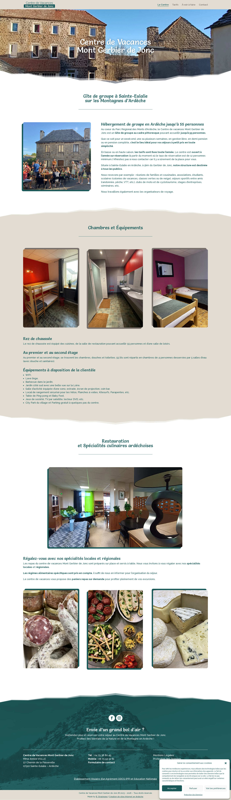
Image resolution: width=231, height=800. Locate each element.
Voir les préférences (216, 788)
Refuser (193, 788)
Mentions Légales (163, 755)
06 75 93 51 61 (106, 758)
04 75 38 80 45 (102, 755)
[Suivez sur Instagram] (119, 718)
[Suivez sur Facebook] (112, 718)
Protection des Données (193, 795)
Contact (203, 5)
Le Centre (163, 5)
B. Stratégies (102, 797)
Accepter (171, 788)
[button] (225, 763)
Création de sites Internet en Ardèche (126, 797)
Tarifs (175, 5)
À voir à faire (188, 5)
